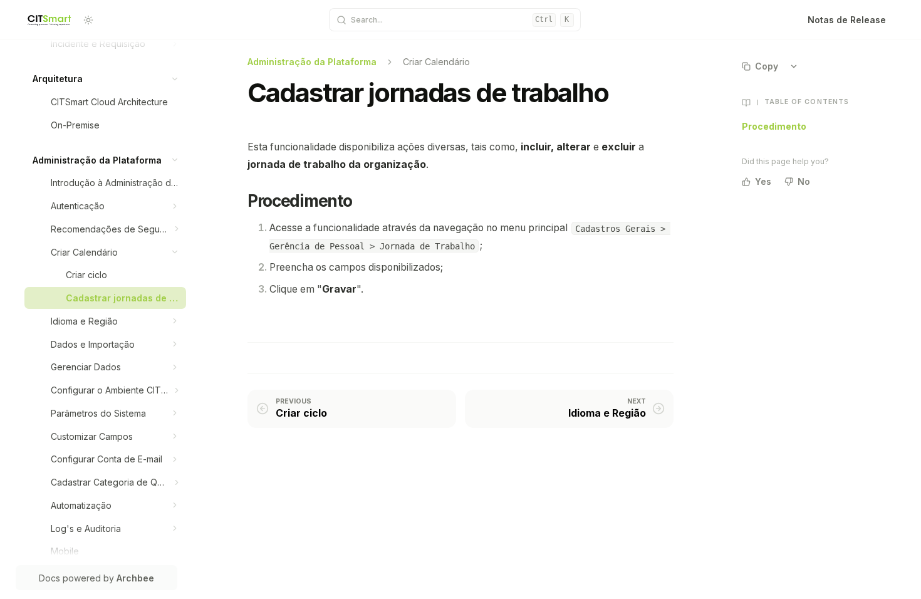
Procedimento (774, 126)
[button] (175, 43)
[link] (115, 44)
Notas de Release (847, 19)
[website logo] (49, 20)
